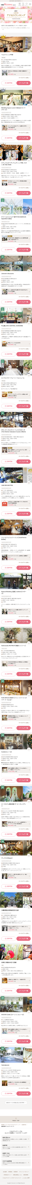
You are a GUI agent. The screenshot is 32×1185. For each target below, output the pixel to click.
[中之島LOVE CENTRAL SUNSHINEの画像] (16, 315)
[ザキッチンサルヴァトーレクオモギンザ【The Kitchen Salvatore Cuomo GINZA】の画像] (16, 419)
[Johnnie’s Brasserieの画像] (16, 263)
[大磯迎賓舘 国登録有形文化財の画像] (16, 900)
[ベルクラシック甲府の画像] (16, 44)
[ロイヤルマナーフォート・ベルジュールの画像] (16, 368)
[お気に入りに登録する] (29, 52)
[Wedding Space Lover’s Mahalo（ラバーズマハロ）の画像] (16, 97)
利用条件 (16, 1171)
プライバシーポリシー (24, 1171)
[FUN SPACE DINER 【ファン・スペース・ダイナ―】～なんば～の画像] (16, 687)
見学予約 (9, 83)
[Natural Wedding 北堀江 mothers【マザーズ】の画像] (16, 581)
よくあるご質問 (26, 1177)
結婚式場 (24, 1124)
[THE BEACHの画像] (16, 1055)
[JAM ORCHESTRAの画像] (16, 475)
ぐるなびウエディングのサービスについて (11, 1177)
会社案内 (5, 1171)
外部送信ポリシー (8, 1174)
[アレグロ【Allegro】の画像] (16, 848)
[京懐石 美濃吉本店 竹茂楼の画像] (16, 952)
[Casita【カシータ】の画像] (16, 741)
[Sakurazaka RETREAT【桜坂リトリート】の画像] (16, 635)
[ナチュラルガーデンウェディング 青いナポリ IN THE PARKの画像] (16, 152)
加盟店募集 (25, 1174)
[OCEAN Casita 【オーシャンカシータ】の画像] (16, 1004)
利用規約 (10, 1171)
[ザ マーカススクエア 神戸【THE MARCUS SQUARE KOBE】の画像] (16, 206)
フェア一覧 (24, 83)
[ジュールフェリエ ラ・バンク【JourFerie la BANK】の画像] (16, 527)
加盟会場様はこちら (17, 1174)
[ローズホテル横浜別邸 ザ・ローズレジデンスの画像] (16, 794)
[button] (16, 1139)
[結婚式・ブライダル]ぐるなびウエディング (10, 1124)
